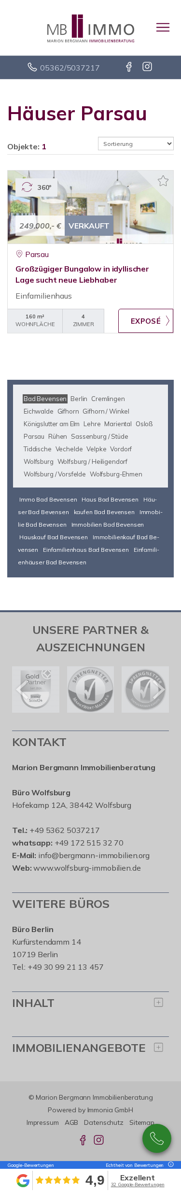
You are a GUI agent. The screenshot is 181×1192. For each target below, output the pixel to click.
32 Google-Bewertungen (138, 1184)
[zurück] (23, 689)
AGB (72, 1122)
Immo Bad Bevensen (48, 499)
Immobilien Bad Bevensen (107, 524)
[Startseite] (90, 27)
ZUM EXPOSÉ (145, 321)
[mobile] (163, 27)
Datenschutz (104, 1122)
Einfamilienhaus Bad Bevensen (86, 549)
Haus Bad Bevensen (110, 499)
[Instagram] (147, 67)
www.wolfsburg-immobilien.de (86, 868)
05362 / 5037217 (156, 1138)
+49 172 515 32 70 (89, 842)
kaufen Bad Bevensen (104, 512)
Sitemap (141, 1122)
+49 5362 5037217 (64, 830)
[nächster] (158, 689)
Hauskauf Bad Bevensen (53, 537)
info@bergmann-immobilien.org (94, 855)
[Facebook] (129, 67)
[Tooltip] (169, 1165)
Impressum (43, 1122)
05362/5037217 (69, 67)
